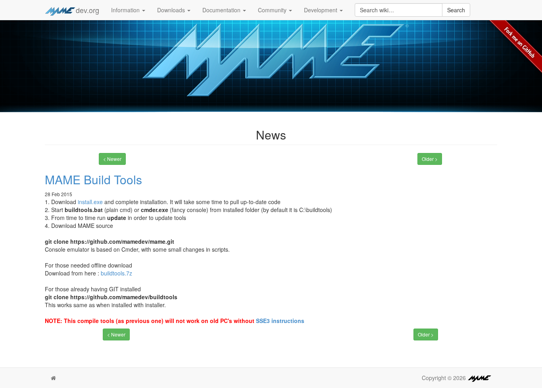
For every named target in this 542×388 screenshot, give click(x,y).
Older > (430, 158)
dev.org (87, 10)
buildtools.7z (116, 273)
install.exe (90, 202)
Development (321, 10)
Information (126, 10)
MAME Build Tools (93, 179)
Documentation (222, 10)
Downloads (171, 10)
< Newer (112, 158)
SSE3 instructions (280, 321)
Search (456, 10)
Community (273, 10)
